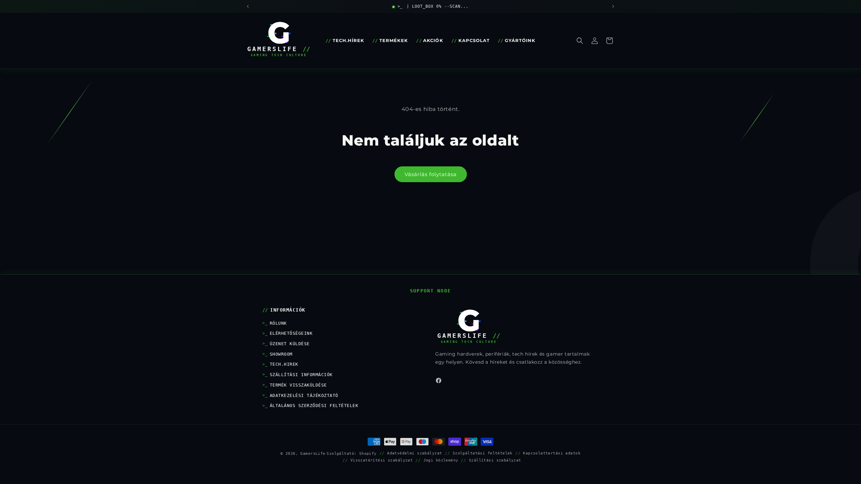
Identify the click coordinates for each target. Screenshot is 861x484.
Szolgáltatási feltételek (483, 453)
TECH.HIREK (284, 364)
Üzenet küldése (290, 343)
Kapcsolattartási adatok (552, 453)
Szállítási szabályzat (495, 460)
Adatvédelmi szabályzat (414, 453)
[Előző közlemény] (247, 6)
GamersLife (312, 453)
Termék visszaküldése (298, 385)
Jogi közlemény (440, 460)
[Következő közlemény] (613, 6)
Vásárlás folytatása (431, 174)
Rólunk (278, 323)
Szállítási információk (301, 374)
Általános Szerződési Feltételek (314, 405)
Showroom (281, 354)
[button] (579, 40)
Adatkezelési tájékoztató (304, 395)
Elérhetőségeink (291, 333)
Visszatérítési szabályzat (381, 460)
